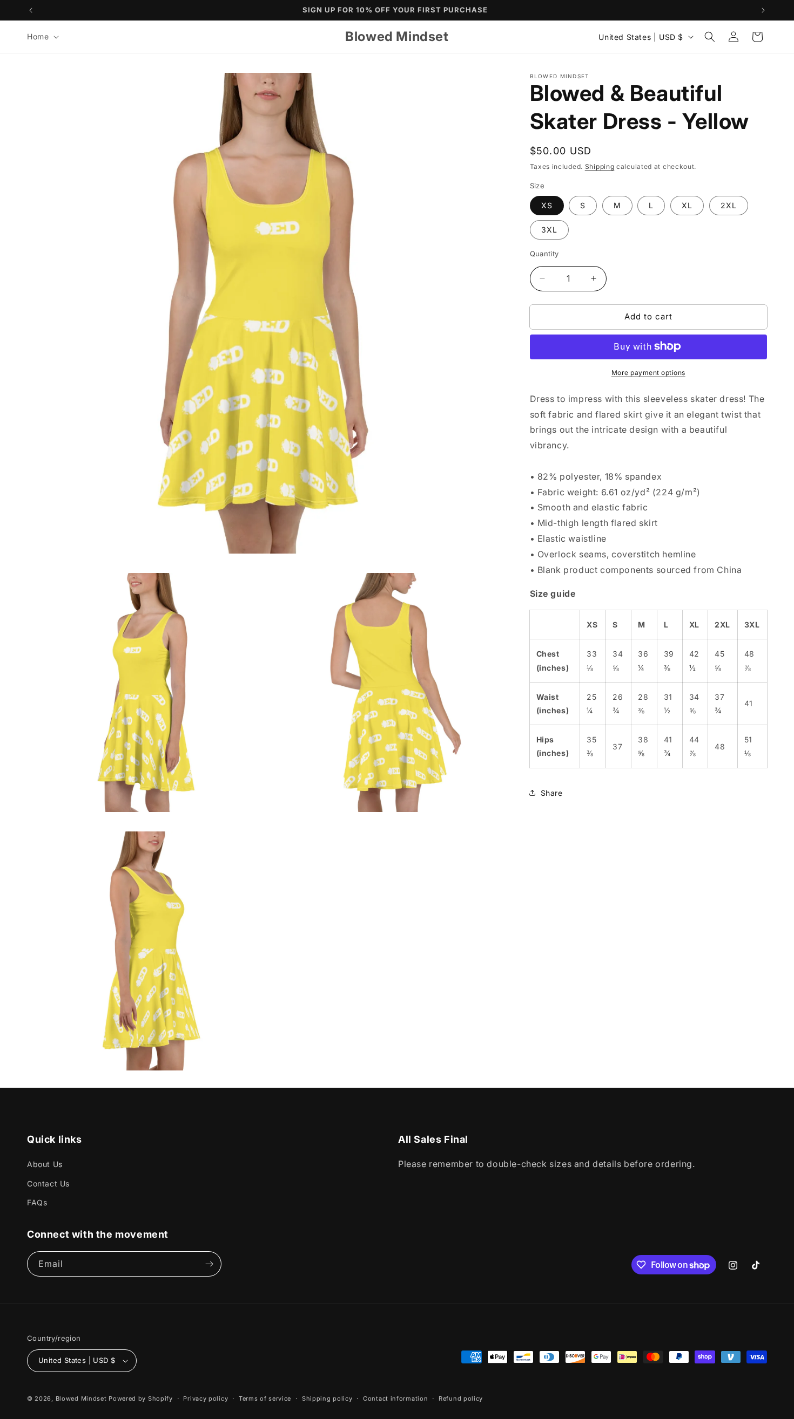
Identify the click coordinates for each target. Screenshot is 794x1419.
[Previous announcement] (31, 10)
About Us (45, 1164)
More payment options (648, 372)
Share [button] (552, 792)
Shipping (600, 166)
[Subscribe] (209, 1264)
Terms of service (265, 1398)
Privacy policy (205, 1398)
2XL (729, 205)
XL (687, 205)
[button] (42, 36)
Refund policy (461, 1398)
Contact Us (48, 1183)
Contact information (395, 1398)
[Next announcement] (763, 10)
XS (547, 205)
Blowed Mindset (82, 1398)
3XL (549, 229)
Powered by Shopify (141, 1398)
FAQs (37, 1202)
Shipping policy (327, 1398)
